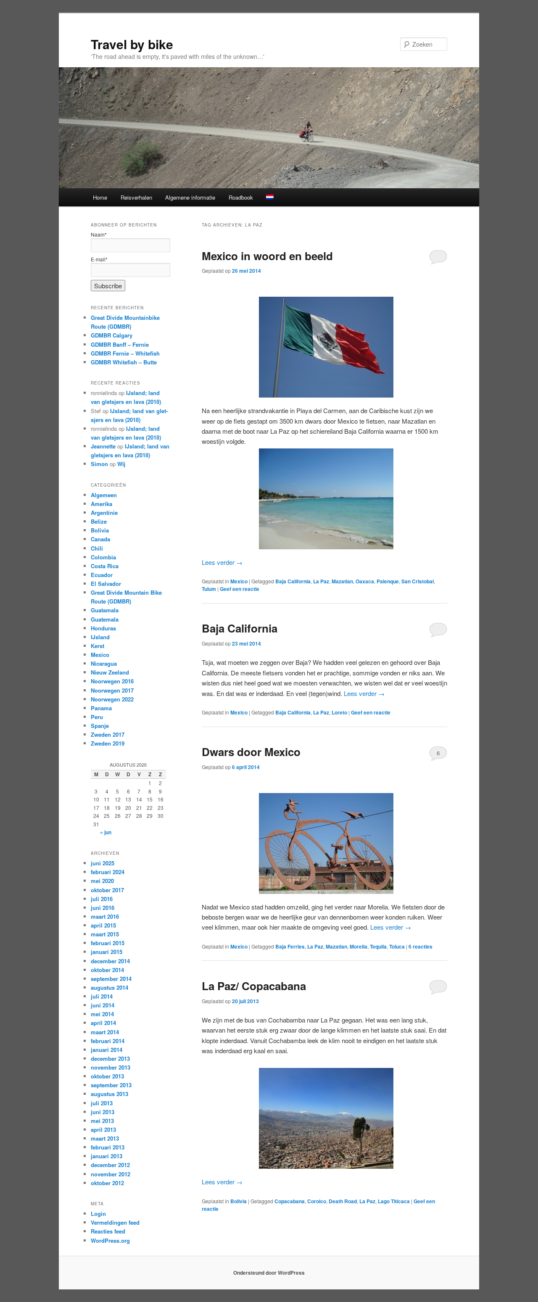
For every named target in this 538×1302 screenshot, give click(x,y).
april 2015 (103, 925)
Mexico (239, 581)
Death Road (343, 1201)
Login (98, 1214)
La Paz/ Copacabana (254, 986)
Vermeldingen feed (115, 1222)
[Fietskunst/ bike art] (324, 843)
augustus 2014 (109, 987)
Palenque (388, 581)
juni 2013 (102, 1112)
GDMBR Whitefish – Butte (124, 362)
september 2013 (111, 1085)
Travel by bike (132, 44)
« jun (105, 832)
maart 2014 (105, 1032)
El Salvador (106, 584)
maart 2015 (105, 934)
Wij (121, 464)
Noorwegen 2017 (112, 690)
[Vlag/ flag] (324, 347)
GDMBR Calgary (111, 335)
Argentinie (104, 513)
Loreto (339, 712)
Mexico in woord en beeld (267, 256)
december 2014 (110, 961)
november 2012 (110, 1174)
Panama (101, 708)
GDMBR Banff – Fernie (120, 344)
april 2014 (103, 1023)
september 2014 (111, 979)
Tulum (209, 589)
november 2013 (110, 1067)
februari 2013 (107, 1147)
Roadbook (241, 197)
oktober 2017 (107, 890)
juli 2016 (102, 899)
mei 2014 (102, 1014)
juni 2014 (102, 1005)
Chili (97, 548)
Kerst (97, 646)
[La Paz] (324, 1118)
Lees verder (222, 562)
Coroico (316, 1201)
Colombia (103, 557)
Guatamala (105, 610)
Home (100, 197)
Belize (99, 521)
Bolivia (238, 1201)
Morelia (358, 946)
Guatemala (105, 619)
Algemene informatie (190, 197)
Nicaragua (104, 663)
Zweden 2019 (107, 743)
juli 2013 (102, 1103)
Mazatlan (342, 581)
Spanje (100, 726)
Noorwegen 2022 (112, 699)
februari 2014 (107, 1041)
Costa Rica (105, 566)
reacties (421, 946)
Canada (100, 539)
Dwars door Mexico (251, 751)
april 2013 (103, 1129)
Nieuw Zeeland (110, 672)
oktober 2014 (107, 970)
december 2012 (110, 1165)
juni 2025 (102, 863)
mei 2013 (102, 1121)
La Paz (321, 581)
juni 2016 (102, 908)
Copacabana (289, 1201)
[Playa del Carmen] (324, 499)
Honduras (103, 628)
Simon (99, 464)
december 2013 (110, 1058)
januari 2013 (106, 1156)
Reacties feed (108, 1231)
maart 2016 (105, 916)
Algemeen (104, 495)
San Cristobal (417, 581)
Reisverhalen (136, 197)
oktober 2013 (107, 1076)
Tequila (378, 946)
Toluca (397, 946)
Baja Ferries (290, 946)
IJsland (100, 637)
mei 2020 (102, 881)
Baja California (293, 581)
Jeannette (103, 446)
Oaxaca (365, 581)
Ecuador (102, 575)
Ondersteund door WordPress (269, 1272)
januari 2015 (106, 952)
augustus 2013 (109, 1094)
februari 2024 (107, 872)
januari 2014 (106, 1050)
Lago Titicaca (394, 1201)
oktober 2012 (107, 1183)
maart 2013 (105, 1138)
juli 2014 (102, 996)
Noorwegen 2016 (112, 681)
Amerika (101, 504)
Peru (97, 717)
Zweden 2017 (107, 734)
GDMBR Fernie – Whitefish (125, 353)
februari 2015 (107, 943)
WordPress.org (110, 1240)
